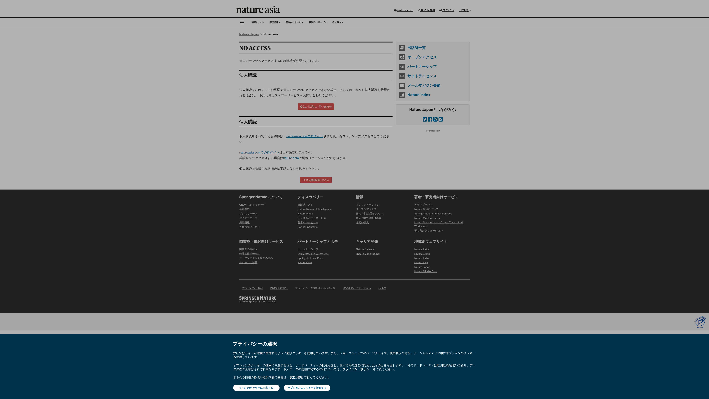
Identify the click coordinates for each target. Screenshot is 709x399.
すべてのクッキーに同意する (256, 387)
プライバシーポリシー (357, 369)
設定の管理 (296, 377)
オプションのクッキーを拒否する (307, 387)
